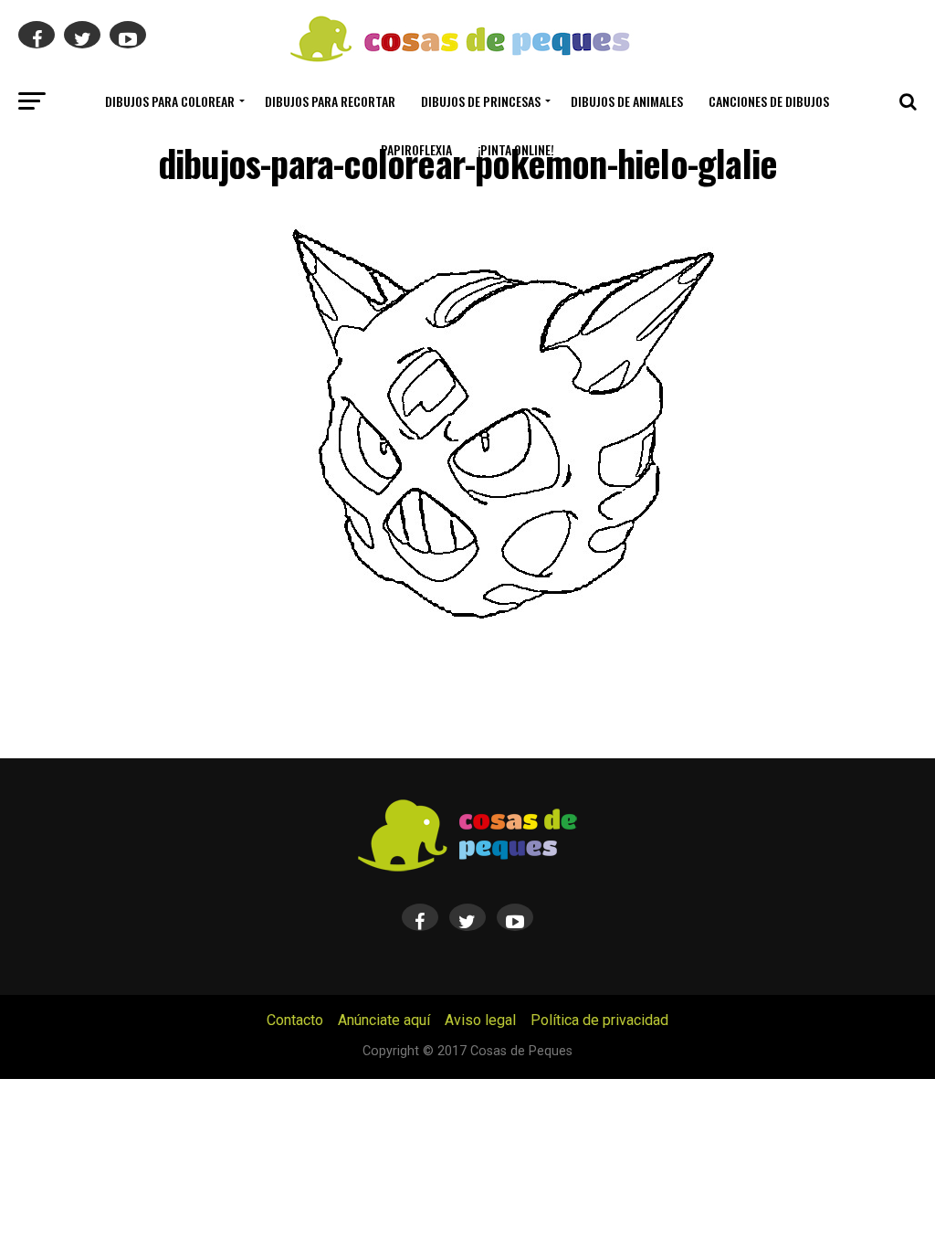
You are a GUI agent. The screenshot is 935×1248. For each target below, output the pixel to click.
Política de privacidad (599, 1020)
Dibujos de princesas (481, 101)
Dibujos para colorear (170, 101)
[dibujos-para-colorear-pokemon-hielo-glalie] (504, 636)
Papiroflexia (416, 149)
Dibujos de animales (627, 101)
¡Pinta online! (516, 149)
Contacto (295, 1020)
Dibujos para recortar (330, 101)
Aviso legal (480, 1020)
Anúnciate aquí (384, 1020)
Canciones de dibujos (769, 101)
